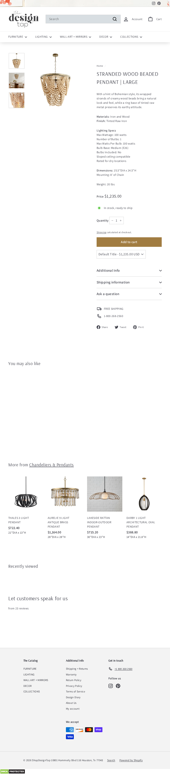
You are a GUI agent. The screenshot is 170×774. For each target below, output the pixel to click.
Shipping (101, 232)
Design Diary (73, 697)
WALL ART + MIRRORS (74, 37)
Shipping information (113, 282)
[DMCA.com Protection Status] (85, 771)
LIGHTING (42, 37)
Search (111, 760)
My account (73, 708)
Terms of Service (75, 691)
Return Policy (73, 680)
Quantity (103, 220)
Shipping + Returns (77, 668)
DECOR (104, 37)
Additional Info (108, 270)
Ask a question (108, 294)
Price (100, 196)
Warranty (71, 674)
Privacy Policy (74, 686)
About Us (71, 703)
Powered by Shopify (131, 760)
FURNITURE (16, 37)
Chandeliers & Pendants (51, 464)
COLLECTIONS (129, 37)
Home (100, 65)
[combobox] (83, 19)
